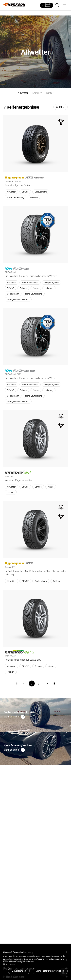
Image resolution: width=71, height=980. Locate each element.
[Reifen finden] (57, 5)
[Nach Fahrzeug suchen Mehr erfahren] (35, 732)
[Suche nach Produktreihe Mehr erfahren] (35, 699)
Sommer (37, 92)
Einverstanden (19, 970)
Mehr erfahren (9, 964)
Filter (62, 107)
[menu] (64, 5)
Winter (49, 92)
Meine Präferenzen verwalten (50, 970)
